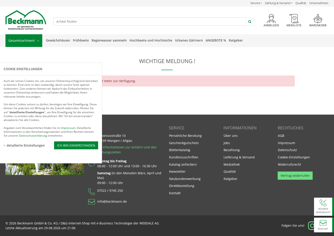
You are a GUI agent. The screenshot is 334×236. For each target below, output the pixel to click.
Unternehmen (319, 3)
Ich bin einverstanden (76, 145)
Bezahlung (232, 150)
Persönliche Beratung (185, 135)
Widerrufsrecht (289, 164)
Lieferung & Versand (239, 157)
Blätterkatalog (179, 150)
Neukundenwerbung (185, 179)
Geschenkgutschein (184, 143)
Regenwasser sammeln (109, 40)
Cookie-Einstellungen (294, 157)
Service (256, 3)
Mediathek (232, 164)
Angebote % (216, 40)
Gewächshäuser (58, 40)
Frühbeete (81, 40)
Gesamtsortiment (22, 40)
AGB (281, 135)
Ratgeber (236, 40)
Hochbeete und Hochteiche (151, 40)
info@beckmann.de (112, 201)
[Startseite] (25, 20)
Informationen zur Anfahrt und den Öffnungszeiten (127, 149)
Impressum (286, 143)
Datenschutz (287, 150)
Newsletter (177, 171)
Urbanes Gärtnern (189, 40)
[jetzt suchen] (249, 21)
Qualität (301, 3)
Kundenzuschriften (183, 157)
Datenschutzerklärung (33, 135)
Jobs (227, 143)
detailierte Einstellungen (26, 145)
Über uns (231, 135)
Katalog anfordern (183, 164)
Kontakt (175, 193)
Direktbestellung (181, 186)
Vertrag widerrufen (295, 175)
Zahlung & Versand (277, 3)
